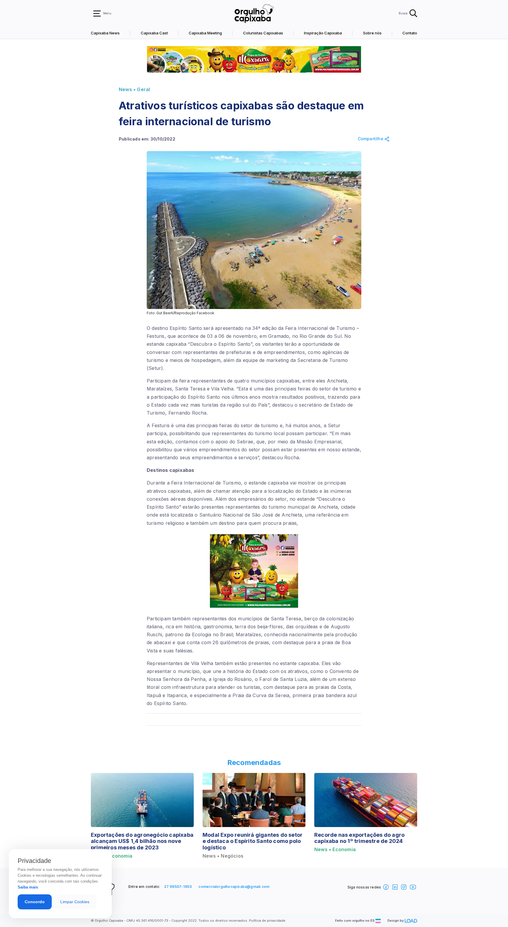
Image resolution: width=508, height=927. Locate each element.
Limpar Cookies (74, 901)
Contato (409, 33)
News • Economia (335, 849)
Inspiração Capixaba (323, 33)
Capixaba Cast (154, 33)
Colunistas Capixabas (263, 33)
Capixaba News (105, 33)
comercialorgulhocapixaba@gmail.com (233, 886)
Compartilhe (371, 138)
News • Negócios (223, 856)
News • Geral (134, 89)
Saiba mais (28, 887)
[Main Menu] (97, 13)
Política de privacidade (267, 920)
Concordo (35, 901)
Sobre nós (372, 33)
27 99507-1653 (178, 886)
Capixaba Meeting (205, 33)
